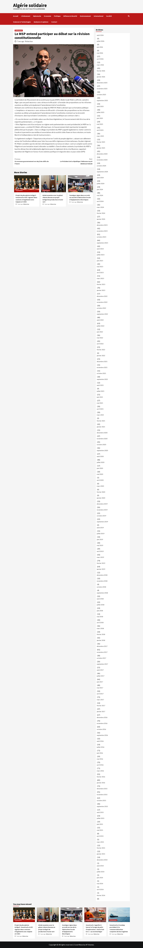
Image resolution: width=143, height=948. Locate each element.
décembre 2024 (102, 154)
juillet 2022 (100, 326)
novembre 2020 (102, 438)
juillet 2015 (100, 818)
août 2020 (100, 456)
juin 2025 (100, 118)
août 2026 (100, 35)
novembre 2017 (102, 652)
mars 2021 (100, 415)
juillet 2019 (100, 533)
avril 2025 (100, 130)
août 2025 (100, 106)
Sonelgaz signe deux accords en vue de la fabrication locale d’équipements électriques (80, 197)
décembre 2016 (102, 717)
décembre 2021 (102, 361)
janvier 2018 (101, 640)
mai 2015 (100, 830)
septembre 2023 (102, 243)
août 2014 (100, 866)
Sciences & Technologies (22, 22)
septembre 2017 (102, 664)
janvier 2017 (101, 711)
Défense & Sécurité (70, 16)
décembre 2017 (102, 646)
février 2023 (101, 284)
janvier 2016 (101, 783)
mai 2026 (100, 53)
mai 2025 (100, 124)
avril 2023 (100, 272)
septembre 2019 (102, 522)
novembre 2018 (102, 581)
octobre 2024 (101, 166)
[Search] (128, 16)
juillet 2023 (100, 255)
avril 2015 (100, 836)
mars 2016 (100, 771)
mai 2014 (100, 883)
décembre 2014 (102, 860)
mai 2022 (100, 338)
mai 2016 (100, 759)
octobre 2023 (101, 237)
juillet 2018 (100, 605)
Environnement (85, 16)
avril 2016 (100, 765)
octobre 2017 (101, 658)
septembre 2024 (102, 172)
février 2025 (101, 142)
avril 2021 (100, 409)
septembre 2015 (102, 806)
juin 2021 (100, 397)
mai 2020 (100, 474)
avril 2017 (100, 694)
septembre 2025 (102, 100)
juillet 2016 (100, 747)
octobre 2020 (101, 444)
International (98, 16)
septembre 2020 (102, 450)
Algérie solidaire (30, 5)
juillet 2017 (100, 676)
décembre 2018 (102, 575)
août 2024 (100, 177)
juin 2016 (100, 753)
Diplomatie (37, 16)
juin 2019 (100, 539)
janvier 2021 (101, 427)
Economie (47, 16)
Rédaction (29, 41)
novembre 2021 (102, 367)
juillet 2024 (100, 183)
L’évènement (25, 16)
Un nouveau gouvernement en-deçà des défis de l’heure (32, 161)
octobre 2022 (101, 308)
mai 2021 (100, 403)
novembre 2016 (102, 723)
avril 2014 (100, 889)
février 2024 (101, 213)
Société (109, 16)
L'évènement (18, 30)
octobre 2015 (101, 800)
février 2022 (101, 349)
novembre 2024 (102, 160)
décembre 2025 (102, 83)
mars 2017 (100, 699)
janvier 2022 (101, 355)
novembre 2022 (102, 302)
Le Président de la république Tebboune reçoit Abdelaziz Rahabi (76, 161)
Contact (54, 22)
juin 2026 (100, 47)
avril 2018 (100, 622)
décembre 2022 (102, 296)
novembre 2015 (102, 794)
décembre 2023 (102, 225)
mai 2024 (100, 195)
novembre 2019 (102, 510)
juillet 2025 (100, 112)
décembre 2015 (102, 788)
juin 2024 (100, 189)
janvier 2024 (101, 219)
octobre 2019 (101, 516)
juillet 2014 (100, 872)
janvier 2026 (101, 77)
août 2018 (100, 599)
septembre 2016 (102, 735)
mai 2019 (100, 545)
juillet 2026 (100, 41)
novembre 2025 (102, 88)
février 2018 (101, 634)
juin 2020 (100, 468)
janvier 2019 (101, 569)
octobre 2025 (101, 94)
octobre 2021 (101, 373)
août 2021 (100, 385)
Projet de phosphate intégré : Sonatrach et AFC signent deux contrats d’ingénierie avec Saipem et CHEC (24, 929)
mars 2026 (100, 65)
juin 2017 (100, 682)
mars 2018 (100, 628)
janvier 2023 (101, 290)
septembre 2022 (102, 314)
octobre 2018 (101, 587)
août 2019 (100, 527)
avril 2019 (100, 551)
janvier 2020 (101, 498)
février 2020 (101, 492)
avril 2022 (100, 344)
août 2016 (100, 741)
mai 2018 (100, 616)
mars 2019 (100, 557)
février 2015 (101, 848)
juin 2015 (100, 824)
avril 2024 (100, 201)
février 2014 (101, 895)
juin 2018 (100, 611)
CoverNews (78, 945)
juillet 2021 (100, 391)
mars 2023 (100, 278)
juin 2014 (100, 877)
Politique (57, 16)
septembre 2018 (102, 593)
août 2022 (100, 320)
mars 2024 (100, 207)
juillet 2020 (100, 462)
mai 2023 (100, 266)
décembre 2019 (102, 504)
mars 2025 (100, 136)
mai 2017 (100, 688)
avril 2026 (100, 59)
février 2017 (101, 705)
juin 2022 (100, 332)
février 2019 (101, 563)
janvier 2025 (101, 148)
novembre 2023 (102, 231)
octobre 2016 (101, 729)
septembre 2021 (102, 379)
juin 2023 (100, 261)
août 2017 (100, 670)
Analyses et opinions (41, 22)
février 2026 (101, 71)
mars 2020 (100, 486)
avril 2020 (100, 480)
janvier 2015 (101, 854)
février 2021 (101, 421)
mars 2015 (100, 842)
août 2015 (100, 812)
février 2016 (101, 777)
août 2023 (100, 249)
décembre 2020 (102, 433)
